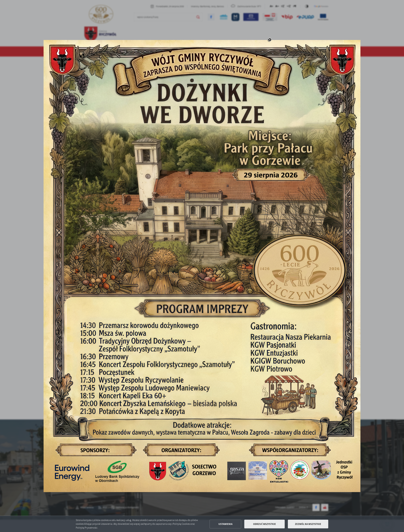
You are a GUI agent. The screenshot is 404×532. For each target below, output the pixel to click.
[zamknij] (269, 40)
